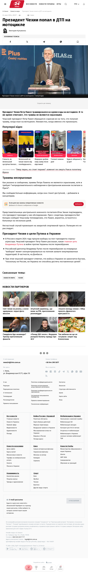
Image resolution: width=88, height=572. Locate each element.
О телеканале (7, 393)
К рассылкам (74, 501)
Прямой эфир (11, 425)
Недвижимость (13, 473)
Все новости (31, 4)
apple (24, 549)
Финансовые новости (14, 455)
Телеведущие (7, 396)
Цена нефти (11, 449)
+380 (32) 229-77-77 (18, 537)
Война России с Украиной (44, 416)
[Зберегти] (77, 42)
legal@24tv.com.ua (31, 539)
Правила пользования (10, 403)
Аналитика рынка (13, 476)
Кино (35, 446)
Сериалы (36, 461)
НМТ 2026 (63, 457)
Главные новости (13, 419)
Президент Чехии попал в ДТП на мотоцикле (37, 11)
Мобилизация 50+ (66, 422)
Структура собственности (67, 389)
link (46, 371)
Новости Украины (47, 4)
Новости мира (15, 11)
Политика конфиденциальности (41, 382)
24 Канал (5, 11)
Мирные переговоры (40, 425)
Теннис (36, 482)
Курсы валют (11, 452)
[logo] (16, 4)
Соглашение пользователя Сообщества (40, 396)
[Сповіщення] (83, 4)
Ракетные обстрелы (40, 419)
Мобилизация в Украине (70, 416)
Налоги (9, 463)
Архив (61, 393)
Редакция (6, 385)
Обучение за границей (68, 463)
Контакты (62, 382)
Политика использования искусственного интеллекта (40, 386)
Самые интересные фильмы (43, 449)
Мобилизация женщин (68, 425)
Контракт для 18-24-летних (69, 428)
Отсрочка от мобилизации (69, 431)
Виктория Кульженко (17, 31)
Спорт (35, 473)
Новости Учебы (66, 446)
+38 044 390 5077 (52, 362)
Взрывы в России (39, 436)
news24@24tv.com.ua (11, 362)
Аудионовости (12, 431)
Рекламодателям (8, 400)
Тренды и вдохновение (15, 482)
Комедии (36, 458)
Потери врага (38, 439)
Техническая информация (39, 404)
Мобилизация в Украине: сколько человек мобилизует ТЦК (70, 436)
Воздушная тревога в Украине (44, 428)
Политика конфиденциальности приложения (41, 391)
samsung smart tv (48, 549)
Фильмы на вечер (39, 455)
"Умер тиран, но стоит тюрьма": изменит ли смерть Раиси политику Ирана (41, 171)
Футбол (36, 479)
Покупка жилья (12, 479)
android (11, 549)
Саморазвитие (65, 460)
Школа (62, 454)
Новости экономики (15, 446)
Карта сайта (63, 396)
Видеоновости (12, 428)
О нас (5, 382)
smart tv (35, 549)
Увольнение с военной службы (71, 419)
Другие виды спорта (40, 488)
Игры (59, 4)
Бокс (35, 476)
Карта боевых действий (41, 422)
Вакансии (62, 385)
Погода (9, 433)
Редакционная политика (11, 389)
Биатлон (36, 485)
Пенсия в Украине (13, 466)
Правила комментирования (40, 400)
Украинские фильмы (40, 452)
